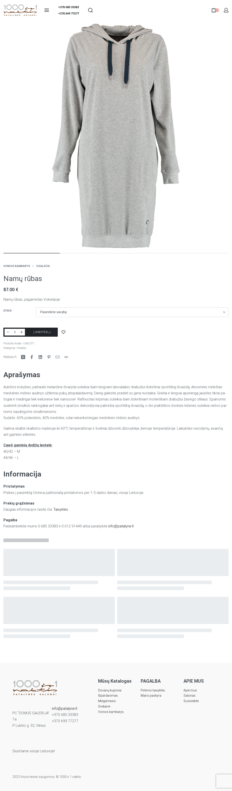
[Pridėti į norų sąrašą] (63, 332)
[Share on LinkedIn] (40, 357)
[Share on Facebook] (32, 357)
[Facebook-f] (47, 741)
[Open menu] (46, 10)
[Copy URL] (66, 357)
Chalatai (43, 266)
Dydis (7, 310)
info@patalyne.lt (121, 526)
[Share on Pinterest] (49, 357)
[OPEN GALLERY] (116, 136)
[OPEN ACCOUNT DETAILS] (226, 10)
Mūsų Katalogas (115, 681)
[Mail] (58, 357)
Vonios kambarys (16, 266)
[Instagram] (56, 741)
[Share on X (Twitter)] (23, 357)
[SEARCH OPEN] (90, 10)
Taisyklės (60, 509)
